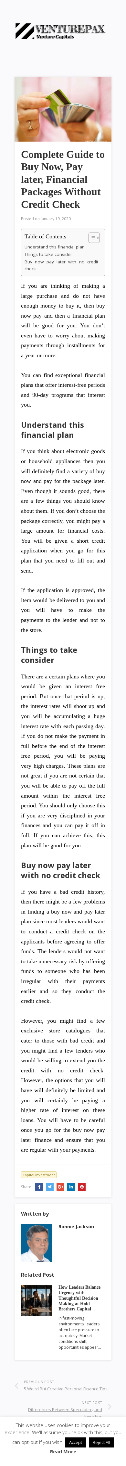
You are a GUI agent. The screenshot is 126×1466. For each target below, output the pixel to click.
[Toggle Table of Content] (91, 237)
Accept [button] (75, 1442)
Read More (63, 1451)
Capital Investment (39, 1174)
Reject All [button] (101, 1442)
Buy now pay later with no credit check (61, 265)
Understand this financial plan (55, 247)
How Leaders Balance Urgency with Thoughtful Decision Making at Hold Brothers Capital (79, 1298)
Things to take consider (48, 254)
